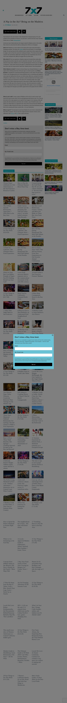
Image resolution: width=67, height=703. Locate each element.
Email (16, 345)
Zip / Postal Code (19, 352)
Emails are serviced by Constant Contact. (40, 360)
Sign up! (33, 364)
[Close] (52, 335)
